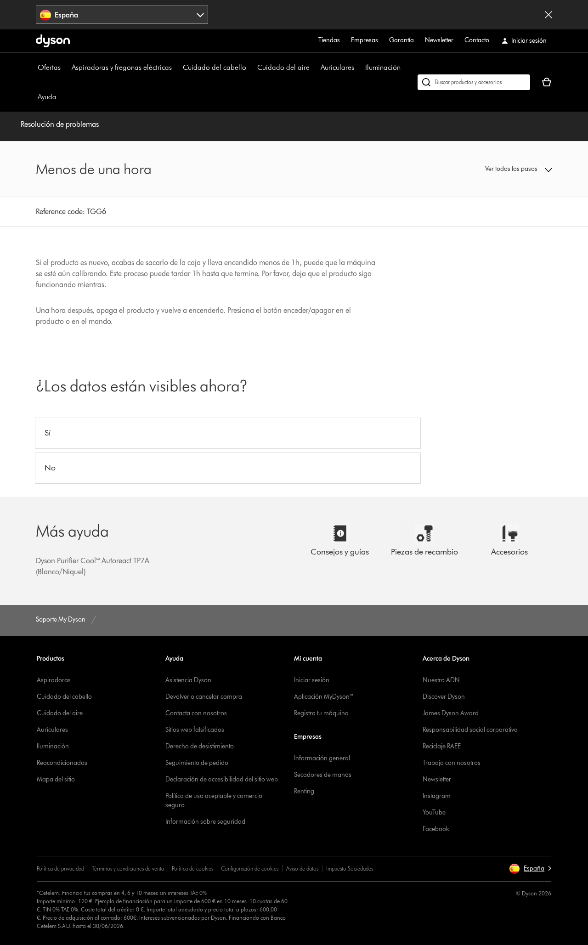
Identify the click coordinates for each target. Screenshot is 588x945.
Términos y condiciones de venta (128, 868)
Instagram (437, 796)
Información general (322, 758)
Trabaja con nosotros (452, 763)
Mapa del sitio (56, 779)
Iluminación (383, 67)
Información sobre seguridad (205, 822)
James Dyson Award (451, 713)
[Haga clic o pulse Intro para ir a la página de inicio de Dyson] (53, 40)
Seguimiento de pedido (196, 763)
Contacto (476, 40)
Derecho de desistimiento (199, 746)
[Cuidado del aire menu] (314, 67)
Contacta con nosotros (196, 713)
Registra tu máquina (321, 713)
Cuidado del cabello (214, 67)
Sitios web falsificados (194, 730)
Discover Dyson (444, 697)
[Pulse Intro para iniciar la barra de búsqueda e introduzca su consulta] (474, 82)
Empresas (364, 40)
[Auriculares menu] (358, 67)
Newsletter (439, 40)
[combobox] (122, 15)
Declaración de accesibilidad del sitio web (221, 779)
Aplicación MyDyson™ (324, 697)
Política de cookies (192, 868)
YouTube (434, 812)
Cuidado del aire (283, 67)
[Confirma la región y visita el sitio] (548, 14)
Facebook (436, 829)
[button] (492, 169)
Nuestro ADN (441, 680)
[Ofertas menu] (65, 67)
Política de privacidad (60, 868)
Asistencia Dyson (188, 680)
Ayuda (47, 96)
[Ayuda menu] (61, 97)
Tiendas (329, 40)
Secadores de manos (322, 775)
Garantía (401, 40)
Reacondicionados (62, 763)
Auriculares (337, 67)
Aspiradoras (54, 680)
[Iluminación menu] (405, 67)
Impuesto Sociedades (349, 868)
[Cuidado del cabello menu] (250, 67)
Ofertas (49, 67)
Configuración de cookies (249, 868)
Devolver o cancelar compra (203, 697)
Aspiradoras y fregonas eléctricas (122, 67)
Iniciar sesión (311, 680)
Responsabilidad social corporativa (470, 730)
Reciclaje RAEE (442, 746)
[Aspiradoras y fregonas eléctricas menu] (176, 67)
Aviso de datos (302, 868)
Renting (304, 791)
